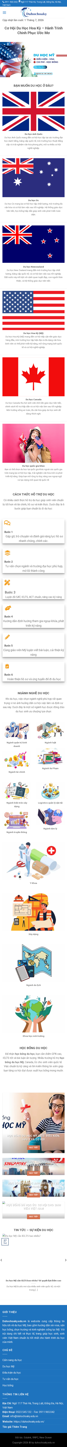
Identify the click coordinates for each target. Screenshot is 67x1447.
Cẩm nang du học (12, 1360)
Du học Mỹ (8, 1366)
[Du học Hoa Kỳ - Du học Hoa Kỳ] (33, 12)
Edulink (27, 1437)
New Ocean (46, 1437)
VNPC (35, 1437)
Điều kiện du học (11, 1372)
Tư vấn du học (10, 1379)
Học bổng (7, 1385)
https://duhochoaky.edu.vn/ (29, 1421)
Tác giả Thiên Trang (14, 1426)
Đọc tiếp (33, 1148)
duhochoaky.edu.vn (45, 1442)
